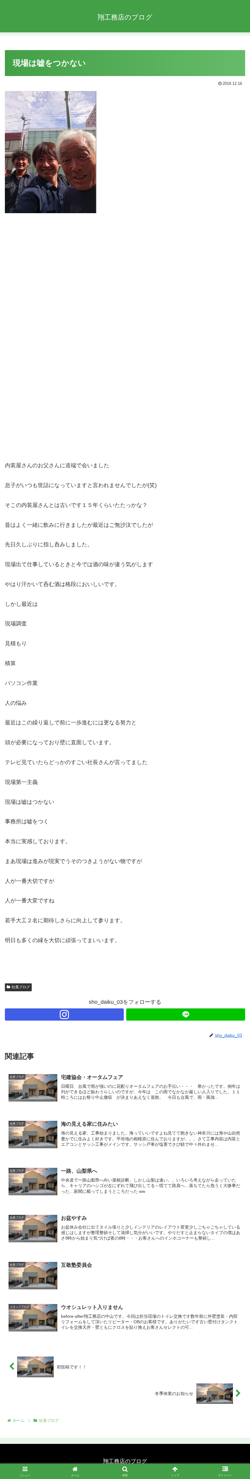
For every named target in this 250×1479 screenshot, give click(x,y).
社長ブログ (21, 987)
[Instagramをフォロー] (64, 1014)
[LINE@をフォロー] (185, 1014)
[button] (231, 1043)
